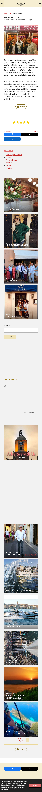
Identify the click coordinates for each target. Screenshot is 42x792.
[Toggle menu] (40, 3)
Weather (9, 168)
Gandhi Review (18, 13)
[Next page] (27, 740)
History (8, 157)
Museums (9, 163)
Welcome (7, 13)
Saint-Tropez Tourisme (14, 155)
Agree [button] (35, 786)
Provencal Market (12, 160)
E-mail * (7, 326)
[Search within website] (2, 3)
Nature (8, 165)
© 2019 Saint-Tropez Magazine (14, 779)
